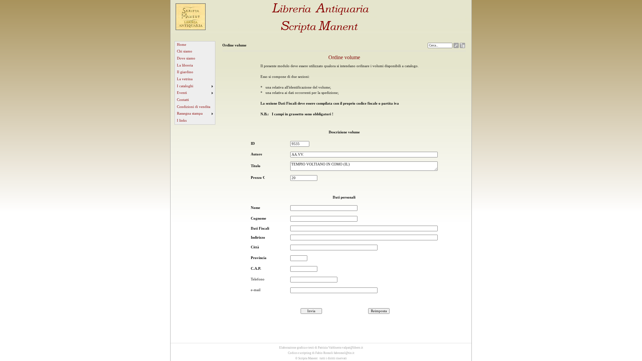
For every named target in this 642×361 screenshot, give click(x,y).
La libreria (185, 65)
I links (182, 120)
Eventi (182, 93)
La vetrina (185, 79)
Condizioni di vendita (193, 107)
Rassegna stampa (190, 113)
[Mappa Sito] (462, 46)
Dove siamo (186, 58)
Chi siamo (184, 51)
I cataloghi (185, 86)
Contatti (183, 100)
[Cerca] (456, 46)
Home (181, 44)
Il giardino (185, 72)
